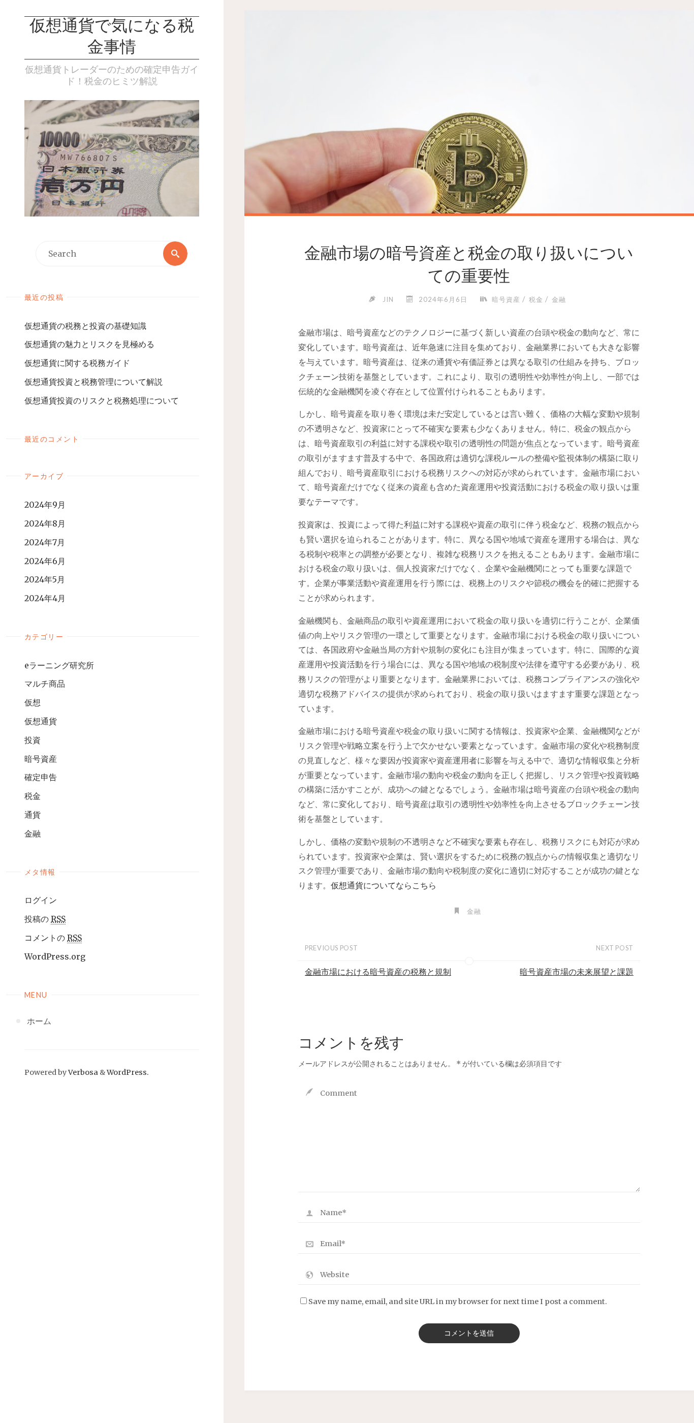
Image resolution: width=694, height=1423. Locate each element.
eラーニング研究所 (59, 665)
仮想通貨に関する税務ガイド (77, 363)
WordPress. (128, 1072)
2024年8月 (45, 523)
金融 (32, 833)
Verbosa (82, 1072)
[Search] (175, 253)
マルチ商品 (44, 683)
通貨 (32, 815)
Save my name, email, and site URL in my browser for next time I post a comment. (457, 1301)
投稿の (45, 919)
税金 (32, 796)
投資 (32, 740)
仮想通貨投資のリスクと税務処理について (101, 400)
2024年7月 (44, 542)
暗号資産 (40, 759)
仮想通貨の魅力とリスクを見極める (89, 344)
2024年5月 (44, 579)
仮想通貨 (40, 721)
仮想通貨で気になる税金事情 (111, 37)
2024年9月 (45, 505)
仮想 (32, 702)
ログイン (40, 900)
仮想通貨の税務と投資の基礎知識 (85, 326)
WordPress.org (54, 956)
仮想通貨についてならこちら (383, 885)
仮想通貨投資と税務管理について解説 (93, 382)
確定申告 (40, 777)
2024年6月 (45, 561)
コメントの (53, 938)
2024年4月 (45, 598)
